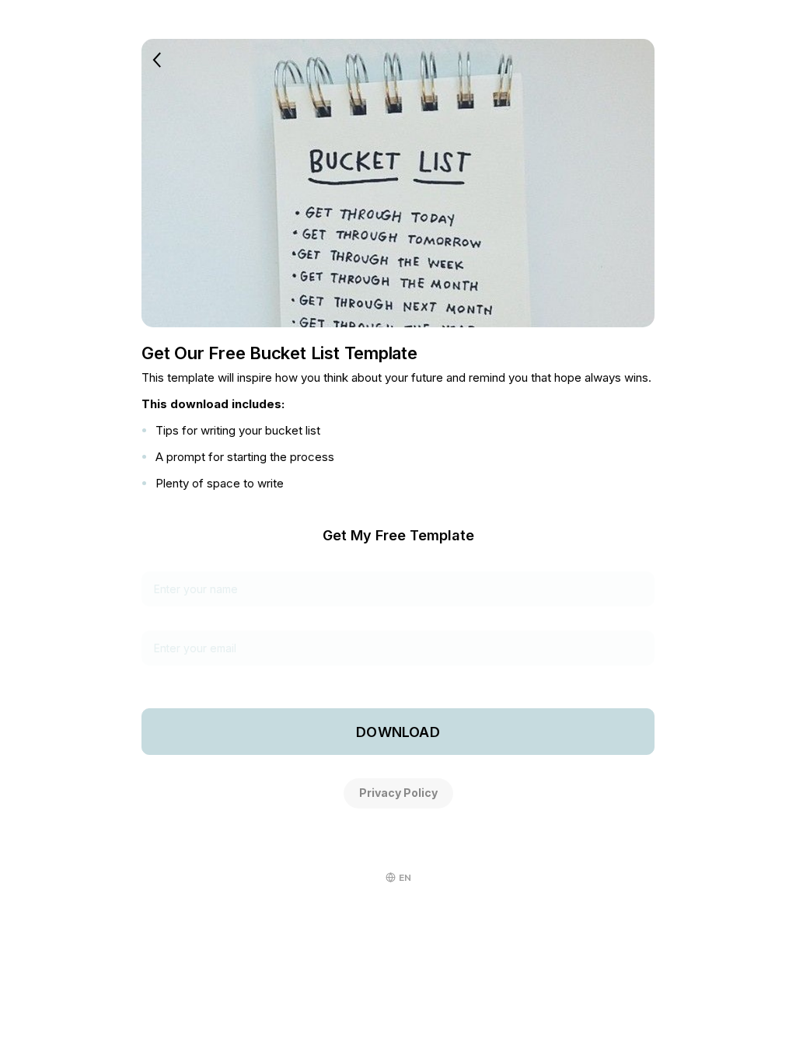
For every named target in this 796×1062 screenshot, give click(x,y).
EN (405, 878)
